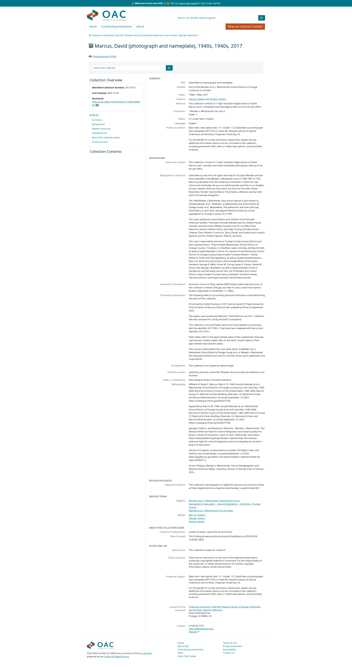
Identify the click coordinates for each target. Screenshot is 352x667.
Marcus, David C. (197, 515)
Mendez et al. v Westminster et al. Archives (211, 510)
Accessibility (229, 649)
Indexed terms (99, 133)
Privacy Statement (232, 646)
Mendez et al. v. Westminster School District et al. (214, 500)
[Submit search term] (261, 18)
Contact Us (228, 652)
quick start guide (188, 3)
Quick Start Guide (187, 656)
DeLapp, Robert (197, 99)
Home (93, 26)
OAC (106, 15)
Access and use (100, 141)
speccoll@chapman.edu (201, 628)
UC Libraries (145, 653)
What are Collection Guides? (245, 26)
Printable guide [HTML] (105, 56)
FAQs (180, 652)
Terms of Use (230, 642)
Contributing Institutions (116, 26)
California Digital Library (116, 656)
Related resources (101, 128)
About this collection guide (106, 137)
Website (193, 631)
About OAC (183, 646)
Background (98, 124)
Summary (97, 119)
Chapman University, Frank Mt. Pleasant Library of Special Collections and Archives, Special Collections (145, 35)
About (140, 26)
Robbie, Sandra (218, 99)
